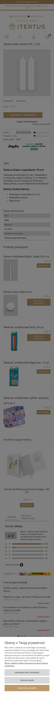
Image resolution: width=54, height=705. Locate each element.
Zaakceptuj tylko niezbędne (27, 672)
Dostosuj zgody (27, 680)
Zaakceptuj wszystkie (27, 688)
